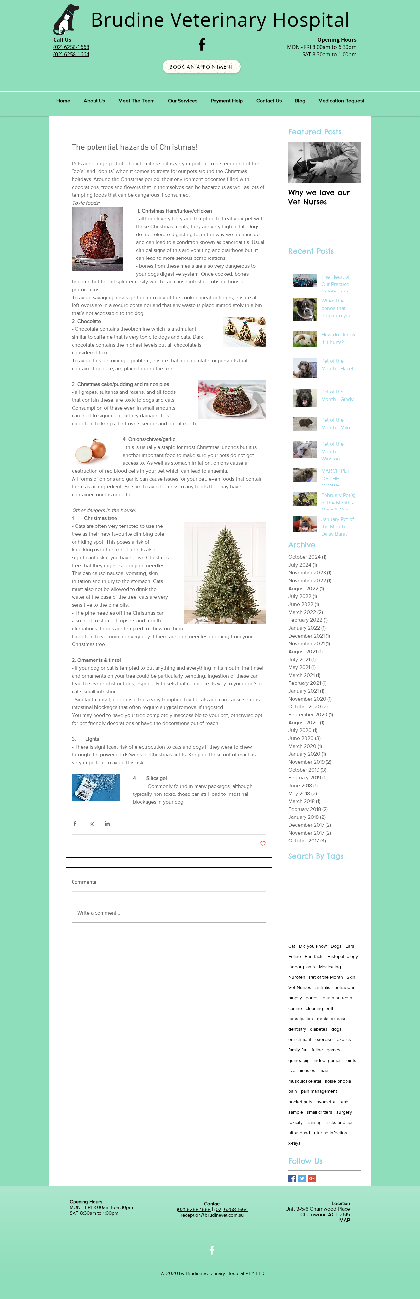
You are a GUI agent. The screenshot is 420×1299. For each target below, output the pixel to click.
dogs (336, 1029)
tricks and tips (340, 1122)
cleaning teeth (320, 1008)
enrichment (299, 1039)
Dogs (336, 946)
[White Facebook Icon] (212, 1250)
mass (324, 1070)
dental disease (331, 1018)
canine (295, 1008)
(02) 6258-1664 (231, 1209)
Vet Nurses (299, 987)
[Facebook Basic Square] (292, 1178)
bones (312, 997)
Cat (291, 946)
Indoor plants (301, 966)
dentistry (297, 1029)
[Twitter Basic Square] (302, 1178)
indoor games (328, 1060)
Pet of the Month (326, 977)
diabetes (318, 1029)
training (314, 1122)
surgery (344, 1112)
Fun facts (314, 956)
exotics (344, 1039)
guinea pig (299, 1060)
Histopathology (342, 956)
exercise (324, 1039)
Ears (350, 946)
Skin (351, 977)
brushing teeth (337, 997)
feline (317, 1049)
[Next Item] (350, 162)
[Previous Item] (299, 162)
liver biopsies (301, 1070)
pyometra (325, 1101)
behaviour (344, 987)
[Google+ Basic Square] (312, 1178)
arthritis (322, 987)
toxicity (295, 1122)
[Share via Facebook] (75, 823)
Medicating (330, 966)
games (333, 1049)
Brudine (128, 19)
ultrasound (299, 1132)
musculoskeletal (304, 1081)
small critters (319, 1112)
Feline (294, 956)
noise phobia (338, 1081)
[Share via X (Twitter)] (91, 823)
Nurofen (296, 977)
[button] (136, 101)
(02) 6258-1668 (194, 1209)
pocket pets (300, 1101)
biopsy (295, 997)
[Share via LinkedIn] (107, 823)
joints (351, 1060)
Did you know (313, 946)
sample (295, 1112)
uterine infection (330, 1132)
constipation (300, 1018)
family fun (298, 1049)
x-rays (294, 1143)
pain (292, 1091)
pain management (319, 1091)
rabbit (345, 1101)
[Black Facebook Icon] (202, 44)
